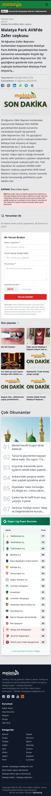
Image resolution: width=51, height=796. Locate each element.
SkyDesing (37, 792)
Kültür (5, 752)
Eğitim (29, 741)
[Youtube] (17, 696)
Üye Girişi (6, 722)
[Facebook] (3, 696)
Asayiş (5, 738)
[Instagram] (13, 696)
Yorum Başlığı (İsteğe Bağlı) (16, 253)
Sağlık (4, 745)
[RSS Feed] (22, 696)
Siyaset (29, 734)
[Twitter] (8, 696)
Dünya (29, 752)
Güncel (4, 21)
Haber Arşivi (7, 708)
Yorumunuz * (10, 264)
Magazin (30, 756)
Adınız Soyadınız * (12, 242)
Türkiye (5, 741)
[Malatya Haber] (12, 4)
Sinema (29, 748)
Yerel (4, 759)
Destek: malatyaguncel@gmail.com (17, 766)
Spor (4, 748)
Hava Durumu (8, 712)
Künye (5, 719)
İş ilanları (30, 759)
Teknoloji (30, 745)
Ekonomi (29, 738)
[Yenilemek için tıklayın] (11, 289)
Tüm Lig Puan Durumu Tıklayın (26, 651)
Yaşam (5, 756)
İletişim (5, 715)
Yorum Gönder (25, 296)
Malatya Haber (7, 19)
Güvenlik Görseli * (12, 284)
